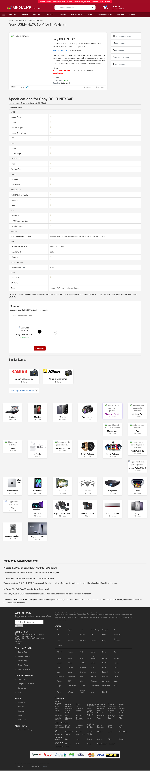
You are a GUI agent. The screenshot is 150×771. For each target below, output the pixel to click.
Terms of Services (24, 669)
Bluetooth (15, 200)
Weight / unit (16, 252)
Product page (16, 277)
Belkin (93, 652)
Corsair (104, 658)
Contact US (20, 766)
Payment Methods (24, 656)
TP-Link (82, 685)
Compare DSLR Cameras (26, 683)
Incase (59, 672)
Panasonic (117, 634)
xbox (92, 692)
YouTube (21, 707)
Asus (81, 630)
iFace (115, 667)
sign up (19, 626)
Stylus (116, 681)
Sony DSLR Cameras (36, 20)
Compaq (105, 630)
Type (13, 164)
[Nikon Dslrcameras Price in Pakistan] (58, 373)
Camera (90, 14)
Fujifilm (116, 663)
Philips (59, 641)
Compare (39, 348)
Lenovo (82, 634)
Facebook (21, 702)
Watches (120, 14)
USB (13, 205)
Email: (17, 622)
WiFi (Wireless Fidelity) (20, 195)
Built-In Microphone (19, 226)
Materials (15, 257)
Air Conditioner (105, 14)
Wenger (70, 692)
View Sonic (106, 685)
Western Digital (82, 691)
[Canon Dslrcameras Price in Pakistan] (24, 373)
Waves (59, 692)
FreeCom (105, 663)
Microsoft (117, 672)
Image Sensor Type (19, 133)
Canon (116, 652)
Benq (104, 652)
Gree (92, 667)
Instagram (21, 711)
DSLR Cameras (21, 20)
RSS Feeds (22, 720)
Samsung (94, 641)
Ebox (70, 663)
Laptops (12, 14)
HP (58, 634)
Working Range (17, 169)
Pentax (59, 681)
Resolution (15, 215)
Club (81, 658)
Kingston (83, 672)
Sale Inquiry (22, 679)
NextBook (71, 676)
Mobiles (36, 14)
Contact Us (22, 688)
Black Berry (95, 630)
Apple (70, 630)
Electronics (76, 14)
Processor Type (17, 127)
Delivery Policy (23, 652)
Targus (59, 685)
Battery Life (16, 184)
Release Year (16, 267)
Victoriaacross (95, 685)
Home (11, 20)
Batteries (15, 179)
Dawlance (60, 663)
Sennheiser (106, 681)
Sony (104, 641)
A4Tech (59, 652)
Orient (116, 676)
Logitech (105, 672)
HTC (69, 634)
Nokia (104, 634)
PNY (69, 681)
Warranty (14, 283)
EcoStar (82, 663)
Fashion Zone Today (25, 730)
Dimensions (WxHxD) (19, 246)
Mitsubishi (60, 676)
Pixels (14, 122)
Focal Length (16, 153)
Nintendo (94, 676)
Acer (58, 630)
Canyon (59, 658)
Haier (104, 667)
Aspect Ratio (16, 117)
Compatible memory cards (21, 236)
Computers (50, 14)
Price (13, 288)
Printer (63, 14)
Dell (115, 630)
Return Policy (22, 661)
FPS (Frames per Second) (21, 221)
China (70, 658)
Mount (14, 148)
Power (132, 14)
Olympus (105, 676)
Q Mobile (83, 641)
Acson (70, 652)
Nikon (81, 676)
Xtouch (104, 692)
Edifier (93, 663)
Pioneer (70, 641)
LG (92, 634)
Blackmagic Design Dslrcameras (24, 390)
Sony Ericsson (117, 640)
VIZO (115, 685)
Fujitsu (59, 667)
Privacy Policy (23, 665)
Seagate (94, 681)
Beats (82, 652)
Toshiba (59, 645)
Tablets (24, 14)
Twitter (20, 715)
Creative (116, 658)
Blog (19, 692)
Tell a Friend (100, 87)
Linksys (93, 672)
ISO (13, 138)
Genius (70, 667)
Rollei (81, 681)
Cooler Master (93, 657)
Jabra (70, 672)
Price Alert (88, 87)
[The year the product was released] (24, 267)
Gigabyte (83, 667)
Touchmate (72, 685)
